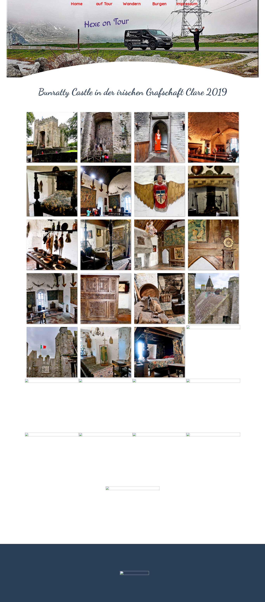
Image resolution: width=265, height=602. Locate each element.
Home (76, 3)
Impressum (186, 3)
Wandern (132, 3)
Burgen (159, 3)
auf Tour (104, 3)
